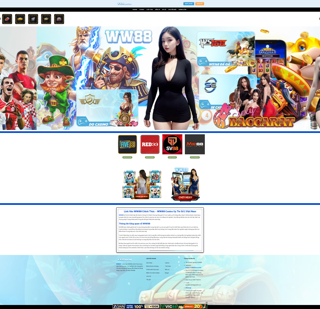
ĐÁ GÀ (164, 9)
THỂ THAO (149, 9)
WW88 (135, 9)
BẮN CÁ (157, 9)
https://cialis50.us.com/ (193, 267)
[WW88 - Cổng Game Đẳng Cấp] (124, 4)
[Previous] (8, 78)
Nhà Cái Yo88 (149, 157)
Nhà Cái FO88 (261, 157)
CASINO (141, 9)
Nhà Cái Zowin (194, 157)
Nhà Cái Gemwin (59, 157)
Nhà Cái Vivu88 (284, 157)
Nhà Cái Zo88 (126, 157)
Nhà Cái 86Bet (239, 157)
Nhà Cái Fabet (36, 157)
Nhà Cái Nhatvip (104, 157)
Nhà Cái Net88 (14, 157)
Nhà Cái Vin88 (171, 157)
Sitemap (188, 288)
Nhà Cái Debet (216, 157)
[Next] (311, 78)
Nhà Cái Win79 (82, 157)
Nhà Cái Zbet (306, 157)
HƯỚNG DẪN (182, 9)
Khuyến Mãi (172, 9)
